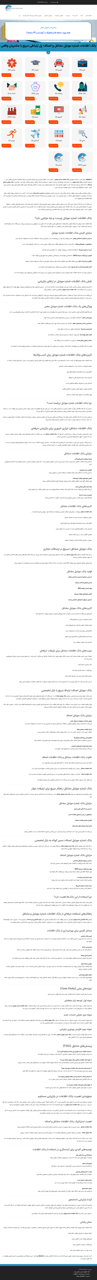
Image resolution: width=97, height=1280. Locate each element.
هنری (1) (82, 140)
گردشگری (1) (35, 140)
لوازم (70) (59, 140)
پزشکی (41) (11, 70)
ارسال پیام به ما (53, 2)
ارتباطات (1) (58, 93)
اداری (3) (82, 70)
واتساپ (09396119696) (42, 2)
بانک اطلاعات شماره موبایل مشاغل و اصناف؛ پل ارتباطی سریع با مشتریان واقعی (48, 45)
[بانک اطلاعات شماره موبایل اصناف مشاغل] (14, 8)
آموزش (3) (35, 70)
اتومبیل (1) (59, 70)
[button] (32, 16)
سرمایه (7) (35, 117)
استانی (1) (59, 165)
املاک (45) (82, 93)
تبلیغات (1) (82, 117)
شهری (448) (82, 165)
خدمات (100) (11, 93)
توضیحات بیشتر (77, 75)
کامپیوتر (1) (58, 117)
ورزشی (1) (12, 140)
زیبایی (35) (35, 93)
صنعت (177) (11, 117)
